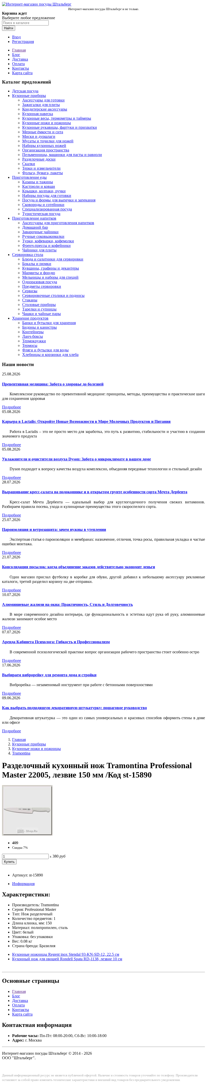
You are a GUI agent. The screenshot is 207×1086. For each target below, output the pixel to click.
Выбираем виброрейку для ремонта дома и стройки (49, 675)
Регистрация (23, 41)
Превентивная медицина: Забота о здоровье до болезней (53, 384)
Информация (23, 884)
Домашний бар (35, 227)
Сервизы (29, 291)
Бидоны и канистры (39, 327)
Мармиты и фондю (38, 273)
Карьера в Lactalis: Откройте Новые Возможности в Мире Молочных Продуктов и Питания (86, 421)
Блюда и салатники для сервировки (52, 259)
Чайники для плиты (39, 250)
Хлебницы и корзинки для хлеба (50, 354)
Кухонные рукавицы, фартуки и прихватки (59, 127)
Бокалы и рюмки (36, 264)
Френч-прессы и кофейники (46, 245)
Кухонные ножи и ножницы (46, 123)
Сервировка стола (27, 254)
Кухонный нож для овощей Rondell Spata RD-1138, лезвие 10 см (67, 959)
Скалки (28, 164)
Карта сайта (22, 73)
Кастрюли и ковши (38, 186)
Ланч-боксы (32, 336)
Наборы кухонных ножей (44, 145)
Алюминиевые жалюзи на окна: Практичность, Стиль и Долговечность (67, 604)
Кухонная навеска (37, 114)
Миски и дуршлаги (38, 136)
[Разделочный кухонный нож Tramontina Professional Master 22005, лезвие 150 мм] (27, 834)
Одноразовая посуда (39, 282)
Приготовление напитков (34, 218)
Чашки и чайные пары (41, 314)
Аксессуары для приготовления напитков (58, 223)
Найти (8, 28)
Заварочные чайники (40, 232)
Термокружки (34, 341)
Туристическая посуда (41, 214)
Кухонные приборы (29, 95)
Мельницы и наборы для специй (50, 277)
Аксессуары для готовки (43, 100)
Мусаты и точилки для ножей (47, 141)
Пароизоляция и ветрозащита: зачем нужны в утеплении (54, 529)
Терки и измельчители (41, 168)
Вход (16, 37)
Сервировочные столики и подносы (53, 295)
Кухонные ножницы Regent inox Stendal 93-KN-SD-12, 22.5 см (65, 954)
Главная (19, 50)
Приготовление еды (29, 177)
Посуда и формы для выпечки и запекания (58, 200)
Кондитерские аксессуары (44, 109)
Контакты (20, 68)
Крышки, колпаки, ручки (44, 191)
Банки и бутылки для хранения (49, 323)
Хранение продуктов (30, 318)
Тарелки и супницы (39, 309)
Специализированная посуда (47, 209)
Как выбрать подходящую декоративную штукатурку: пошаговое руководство (74, 708)
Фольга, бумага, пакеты (42, 173)
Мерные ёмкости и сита (42, 132)
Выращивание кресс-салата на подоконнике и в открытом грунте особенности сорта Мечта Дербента (94, 492)
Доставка (20, 59)
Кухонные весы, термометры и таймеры (56, 118)
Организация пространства (45, 150)
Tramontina (21, 753)
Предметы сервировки (41, 286)
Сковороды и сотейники (43, 204)
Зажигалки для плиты (41, 104)
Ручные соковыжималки (43, 236)
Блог (16, 55)
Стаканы (29, 300)
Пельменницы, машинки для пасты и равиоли (62, 154)
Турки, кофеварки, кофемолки (48, 241)
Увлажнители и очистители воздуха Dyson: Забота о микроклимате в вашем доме (76, 459)
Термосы (29, 345)
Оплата (18, 64)
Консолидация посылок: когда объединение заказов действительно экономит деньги (78, 567)
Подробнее (11, 407)
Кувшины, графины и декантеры (50, 268)
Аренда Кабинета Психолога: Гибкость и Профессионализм (56, 642)
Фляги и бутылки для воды (45, 350)
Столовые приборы (39, 304)
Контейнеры (33, 332)
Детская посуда (25, 91)
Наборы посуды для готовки (46, 195)
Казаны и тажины (37, 182)
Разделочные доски (39, 159)
